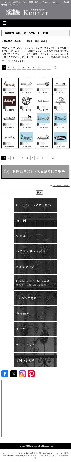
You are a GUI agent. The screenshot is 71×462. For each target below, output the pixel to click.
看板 (43, 41)
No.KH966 (9, 146)
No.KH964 (43, 146)
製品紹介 (35, 235)
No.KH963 (60, 146)
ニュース (41, 455)
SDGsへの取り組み (15, 455)
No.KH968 (43, 127)
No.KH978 (9, 93)
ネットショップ (35, 344)
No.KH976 (43, 93)
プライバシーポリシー (14, 453)
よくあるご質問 (35, 298)
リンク (50, 455)
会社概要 (35, 313)
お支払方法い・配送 (35, 282)
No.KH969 (26, 127)
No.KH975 (60, 93)
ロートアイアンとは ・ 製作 (35, 204)
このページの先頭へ (61, 185)
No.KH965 (26, 146)
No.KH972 (43, 110)
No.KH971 (60, 110)
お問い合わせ (35, 360)
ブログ (35, 329)
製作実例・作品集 (35, 251)
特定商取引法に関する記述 (37, 453)
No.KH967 (60, 127)
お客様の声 (30, 455)
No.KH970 (9, 127)
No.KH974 (9, 110)
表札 (37, 41)
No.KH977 (26, 93)
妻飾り (30, 41)
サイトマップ (56, 453)
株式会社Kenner (35, 12)
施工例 (35, 220)
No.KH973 (26, 110)
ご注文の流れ (35, 266)
